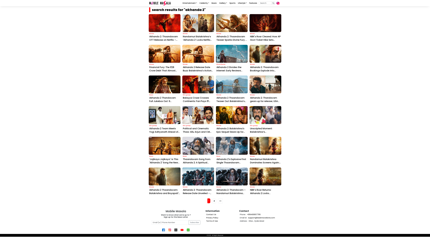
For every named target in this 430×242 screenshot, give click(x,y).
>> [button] (220, 201)
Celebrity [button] (203, 3)
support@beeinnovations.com (261, 217)
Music (214, 3)
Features (253, 3)
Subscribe (194, 222)
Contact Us (211, 214)
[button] (278, 3)
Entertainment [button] (189, 3)
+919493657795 (254, 214)
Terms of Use (212, 221)
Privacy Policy (212, 217)
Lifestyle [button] (241, 3)
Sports (232, 3)
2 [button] (214, 201)
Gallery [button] (222, 3)
